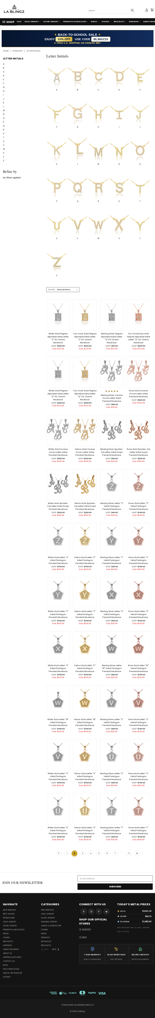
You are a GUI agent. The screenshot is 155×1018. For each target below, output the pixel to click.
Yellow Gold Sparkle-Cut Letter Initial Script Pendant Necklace (85, 506)
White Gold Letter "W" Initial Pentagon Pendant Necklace (58, 722)
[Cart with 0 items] (151, 9)
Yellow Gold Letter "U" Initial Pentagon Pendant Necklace (85, 830)
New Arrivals (9, 910)
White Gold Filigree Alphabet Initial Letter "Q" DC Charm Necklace (58, 395)
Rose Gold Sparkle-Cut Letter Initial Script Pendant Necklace (138, 452)
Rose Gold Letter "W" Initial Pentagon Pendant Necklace (138, 668)
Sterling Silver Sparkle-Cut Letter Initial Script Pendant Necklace (111, 452)
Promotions (9, 917)
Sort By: (51, 289)
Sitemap (6, 977)
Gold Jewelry (32, 21)
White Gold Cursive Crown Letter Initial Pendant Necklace (58, 452)
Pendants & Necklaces (74, 21)
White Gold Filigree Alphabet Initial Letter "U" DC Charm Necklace (58, 338)
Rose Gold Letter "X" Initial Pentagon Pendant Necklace (138, 614)
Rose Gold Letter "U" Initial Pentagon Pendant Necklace (139, 776)
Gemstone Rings (11, 949)
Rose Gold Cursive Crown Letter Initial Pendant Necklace (138, 393)
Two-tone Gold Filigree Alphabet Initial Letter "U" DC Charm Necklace (85, 338)
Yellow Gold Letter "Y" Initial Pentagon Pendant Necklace (85, 614)
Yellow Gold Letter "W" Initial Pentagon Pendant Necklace (85, 722)
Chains (105, 21)
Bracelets (119, 21)
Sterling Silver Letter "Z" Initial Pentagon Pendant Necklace (112, 506)
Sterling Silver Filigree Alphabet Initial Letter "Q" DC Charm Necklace (112, 338)
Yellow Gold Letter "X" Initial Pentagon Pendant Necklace (85, 668)
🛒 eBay (83, 937)
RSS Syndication (11, 969)
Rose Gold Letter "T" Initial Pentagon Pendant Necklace (138, 830)
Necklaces (46, 941)
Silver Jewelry (50, 21)
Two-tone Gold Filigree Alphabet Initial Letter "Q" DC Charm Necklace (85, 395)
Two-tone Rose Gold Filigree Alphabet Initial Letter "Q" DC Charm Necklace (138, 338)
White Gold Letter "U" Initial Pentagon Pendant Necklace (58, 830)
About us (7, 953)
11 (129, 853)
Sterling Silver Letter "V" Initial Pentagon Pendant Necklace (112, 722)
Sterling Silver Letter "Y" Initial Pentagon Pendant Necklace (111, 560)
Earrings (134, 21)
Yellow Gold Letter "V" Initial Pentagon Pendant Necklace (85, 776)
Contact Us (9, 961)
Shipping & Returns (12, 957)
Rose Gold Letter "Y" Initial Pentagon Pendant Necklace (138, 560)
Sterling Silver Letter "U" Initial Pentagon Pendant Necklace (112, 776)
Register (18, 973)
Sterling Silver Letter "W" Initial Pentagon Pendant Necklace (112, 668)
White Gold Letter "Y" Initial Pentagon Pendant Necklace (58, 614)
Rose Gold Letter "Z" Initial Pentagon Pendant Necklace (138, 506)
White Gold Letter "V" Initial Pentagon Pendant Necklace (58, 776)
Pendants (45, 937)
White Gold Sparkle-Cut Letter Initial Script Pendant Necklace (58, 506)
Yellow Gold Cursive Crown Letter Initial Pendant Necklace (85, 452)
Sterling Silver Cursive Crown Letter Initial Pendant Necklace (112, 398)
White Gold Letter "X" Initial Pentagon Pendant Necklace (58, 668)
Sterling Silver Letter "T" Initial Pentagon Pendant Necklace (111, 830)
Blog (5, 965)
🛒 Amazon (85, 929)
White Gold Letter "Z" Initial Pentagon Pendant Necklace (58, 560)
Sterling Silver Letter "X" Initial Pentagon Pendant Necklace (112, 614)
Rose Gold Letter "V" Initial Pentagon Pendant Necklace (139, 722)
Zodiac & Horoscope (51, 925)
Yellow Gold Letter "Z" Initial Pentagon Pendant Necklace (85, 560)
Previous (150, 1008)
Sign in (6, 973)
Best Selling (9, 914)
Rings (94, 21)
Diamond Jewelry (49, 921)
